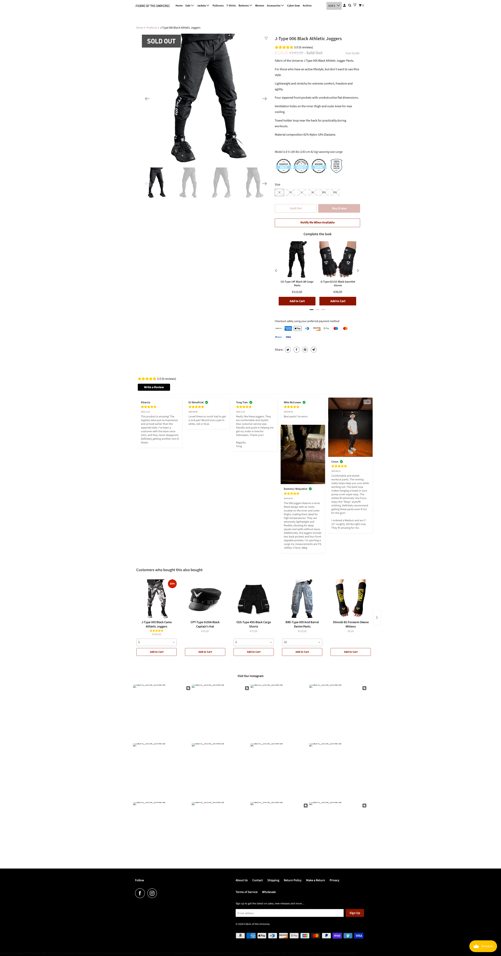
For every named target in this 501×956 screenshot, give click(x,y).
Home (179, 6)
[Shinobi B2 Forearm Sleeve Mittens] (351, 598)
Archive (307, 6)
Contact (257, 880)
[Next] (264, 98)
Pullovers (218, 6)
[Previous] (147, 98)
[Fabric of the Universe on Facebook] (141, 893)
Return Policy (293, 880)
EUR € (331, 6)
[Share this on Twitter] (287, 350)
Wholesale (269, 892)
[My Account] (344, 5)
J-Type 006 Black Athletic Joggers (308, 38)
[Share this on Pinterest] (304, 350)
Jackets (201, 6)
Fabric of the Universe (256, 924)
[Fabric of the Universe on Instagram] (153, 893)
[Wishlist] (354, 5)
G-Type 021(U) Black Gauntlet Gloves (338, 283)
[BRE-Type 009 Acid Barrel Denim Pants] (302, 598)
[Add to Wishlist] (266, 38)
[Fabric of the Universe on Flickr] (161, 893)
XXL (324, 192)
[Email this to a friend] (313, 350)
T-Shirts (231, 6)
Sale (188, 6)
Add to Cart (156, 652)
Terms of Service (247, 892)
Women (259, 6)
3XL (335, 192)
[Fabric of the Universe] (152, 6)
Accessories (274, 6)
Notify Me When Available (317, 222)
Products (151, 28)
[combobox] (156, 642)
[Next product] (377, 617)
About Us (242, 880)
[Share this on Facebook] (296, 350)
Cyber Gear (293, 6)
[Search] (350, 5)
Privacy (334, 880)
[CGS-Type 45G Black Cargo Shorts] (253, 598)
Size (277, 184)
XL (313, 192)
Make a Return (315, 880)
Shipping (273, 880)
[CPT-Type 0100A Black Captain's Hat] (205, 598)
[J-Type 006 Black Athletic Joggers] (206, 99)
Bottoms (244, 6)
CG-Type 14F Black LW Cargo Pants (297, 283)
